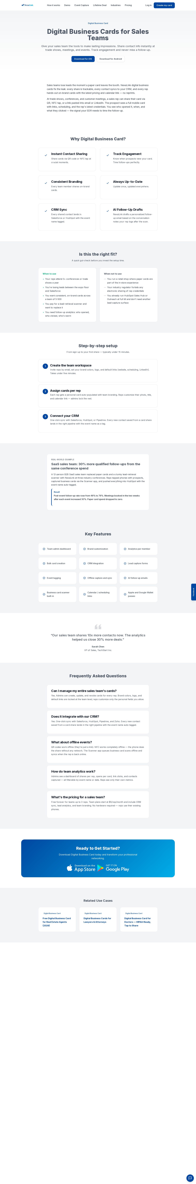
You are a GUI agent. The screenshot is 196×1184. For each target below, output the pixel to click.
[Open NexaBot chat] (190, 1178)
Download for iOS (83, 59)
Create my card (164, 5)
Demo (67, 5)
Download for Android (111, 59)
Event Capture (82, 5)
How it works (53, 5)
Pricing (128, 5)
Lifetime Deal (100, 5)
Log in (148, 5)
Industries (116, 5)
